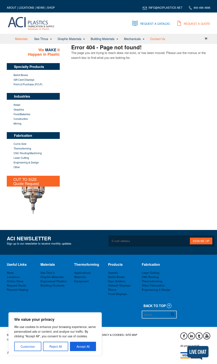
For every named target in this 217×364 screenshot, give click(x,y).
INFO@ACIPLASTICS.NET (165, 8)
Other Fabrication (153, 285)
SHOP (51, 8)
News (10, 273)
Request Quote (16, 285)
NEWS (40, 8)
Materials (80, 277)
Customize (28, 346)
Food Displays (117, 294)
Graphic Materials (69, 39)
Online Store (15, 281)
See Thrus (41, 39)
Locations (13, 277)
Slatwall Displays (119, 285)
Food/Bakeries (22, 114)
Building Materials (102, 39)
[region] (55, 334)
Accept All (83, 346)
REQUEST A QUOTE (197, 24)
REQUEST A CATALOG (155, 24)
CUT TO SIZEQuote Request (26, 181)
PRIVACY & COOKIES (111, 334)
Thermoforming (22, 148)
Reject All (55, 346)
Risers (112, 290)
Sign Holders (116, 281)
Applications (82, 273)
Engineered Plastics (53, 281)
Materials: (21, 39)
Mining (17, 123)
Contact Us (157, 39)
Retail (17, 105)
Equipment (81, 281)
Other (17, 167)
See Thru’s (47, 273)
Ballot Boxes (21, 75)
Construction (21, 118)
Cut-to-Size (20, 143)
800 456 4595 (202, 8)
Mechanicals (132, 39)
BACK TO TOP (154, 305)
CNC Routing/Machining (28, 153)
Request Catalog (17, 290)
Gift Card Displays (24, 79)
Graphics (19, 109)
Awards (113, 273)
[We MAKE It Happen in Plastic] (31, 29)
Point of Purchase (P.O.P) (28, 84)
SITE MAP (131, 334)
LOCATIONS (26, 8)
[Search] (172, 314)
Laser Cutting (21, 157)
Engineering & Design (26, 162)
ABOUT (11, 8)
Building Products (52, 285)
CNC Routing (150, 277)
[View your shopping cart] (205, 38)
